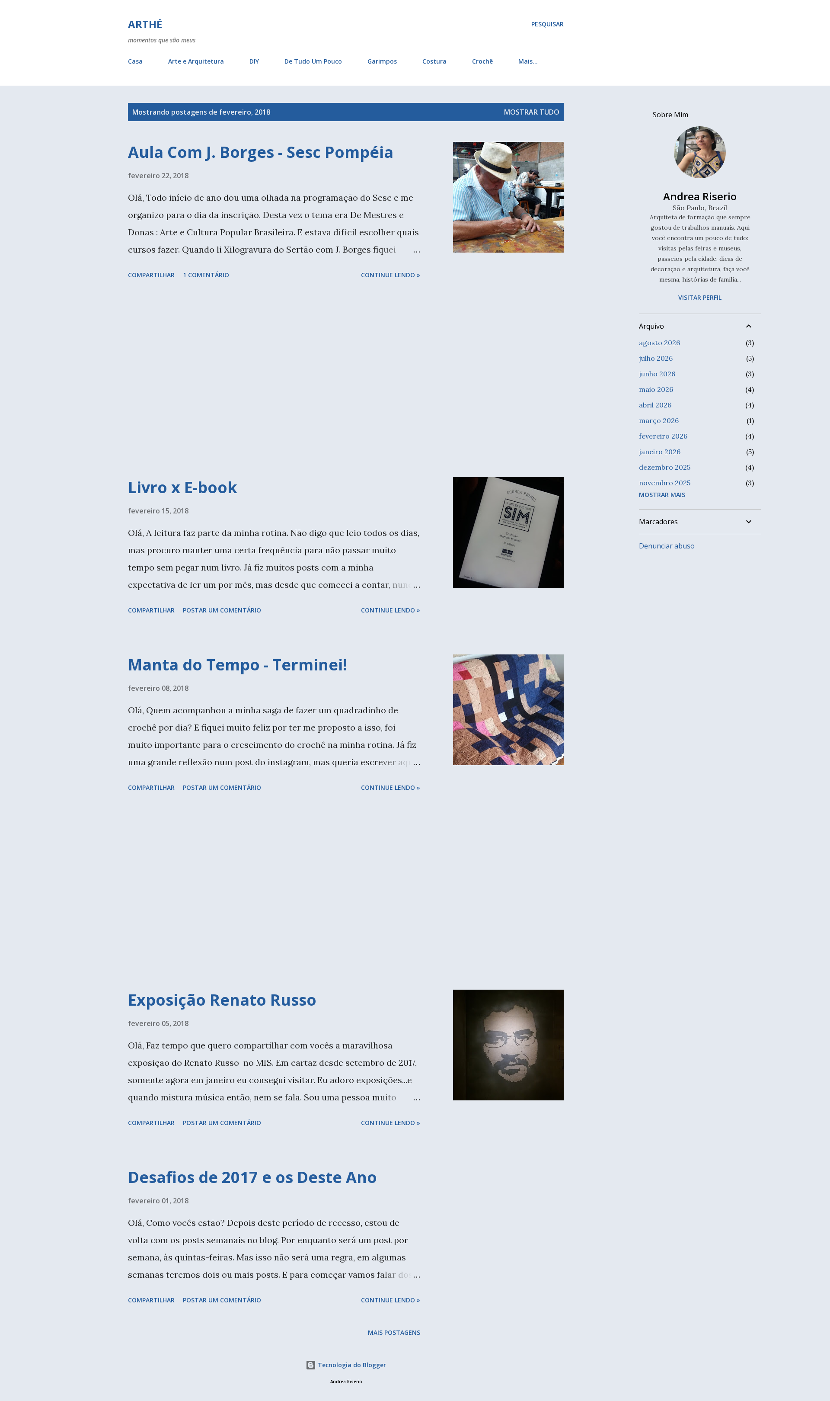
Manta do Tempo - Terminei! (237, 664)
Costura (434, 61)
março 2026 (659, 420)
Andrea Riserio (700, 196)
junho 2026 (657, 373)
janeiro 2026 (659, 451)
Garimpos (382, 61)
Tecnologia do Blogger (351, 1365)
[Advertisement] (274, 379)
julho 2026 (656, 358)
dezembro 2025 (664, 467)
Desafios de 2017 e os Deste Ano (252, 1177)
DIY (254, 61)
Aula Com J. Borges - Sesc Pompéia (260, 152)
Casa (135, 61)
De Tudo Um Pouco (313, 61)
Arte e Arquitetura (196, 61)
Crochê (482, 61)
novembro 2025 (664, 482)
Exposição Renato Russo (222, 999)
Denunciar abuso (667, 546)
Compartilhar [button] (151, 275)
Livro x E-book (182, 487)
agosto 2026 (659, 342)
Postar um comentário (222, 610)
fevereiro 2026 (663, 436)
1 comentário (206, 275)
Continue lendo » (390, 275)
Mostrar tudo (531, 112)
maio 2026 (656, 389)
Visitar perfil (699, 297)
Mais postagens (394, 1332)
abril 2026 (655, 405)
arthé (145, 24)
